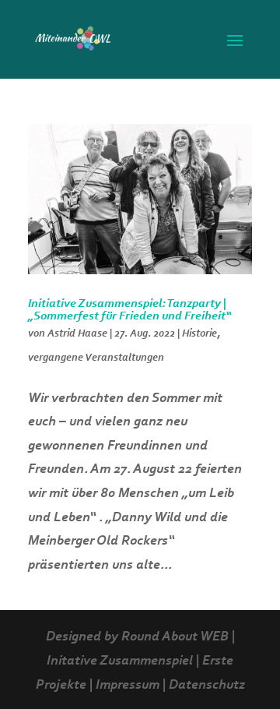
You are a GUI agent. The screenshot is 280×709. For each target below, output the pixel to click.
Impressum (127, 686)
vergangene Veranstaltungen (96, 358)
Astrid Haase (77, 334)
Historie (199, 334)
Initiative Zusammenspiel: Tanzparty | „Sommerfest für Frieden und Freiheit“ (129, 310)
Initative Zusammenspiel (120, 661)
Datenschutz (207, 686)
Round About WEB (175, 637)
